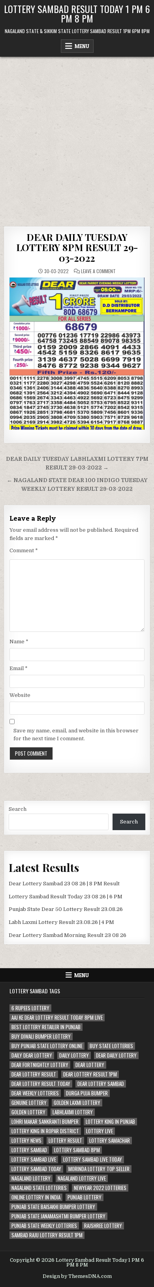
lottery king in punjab (110, 1121)
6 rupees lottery (30, 1008)
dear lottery (89, 1065)
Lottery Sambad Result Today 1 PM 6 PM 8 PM (77, 13)
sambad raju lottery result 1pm (47, 1235)
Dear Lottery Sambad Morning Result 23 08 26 (67, 935)
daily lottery (74, 1055)
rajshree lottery (103, 1225)
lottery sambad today (36, 1169)
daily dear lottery (31, 1055)
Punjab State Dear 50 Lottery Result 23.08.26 (66, 909)
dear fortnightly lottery (39, 1065)
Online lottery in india (35, 1197)
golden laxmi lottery (77, 1102)
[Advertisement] (77, 137)
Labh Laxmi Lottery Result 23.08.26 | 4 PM (61, 922)
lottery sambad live (33, 1159)
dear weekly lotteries (35, 1093)
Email (18, 668)
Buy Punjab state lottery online (47, 1046)
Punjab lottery (84, 1197)
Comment (23, 550)
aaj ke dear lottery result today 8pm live (57, 1017)
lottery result (65, 1140)
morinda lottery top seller (99, 1169)
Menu (82, 46)
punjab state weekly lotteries (44, 1225)
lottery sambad (29, 1150)
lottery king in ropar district (45, 1131)
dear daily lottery (116, 1055)
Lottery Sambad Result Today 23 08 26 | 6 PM (65, 897)
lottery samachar (109, 1140)
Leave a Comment (98, 271)
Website (19, 695)
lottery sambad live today (92, 1159)
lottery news (26, 1140)
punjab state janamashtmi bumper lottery (58, 1216)
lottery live (99, 1131)
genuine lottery (29, 1102)
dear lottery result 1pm (90, 1074)
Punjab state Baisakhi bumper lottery (53, 1207)
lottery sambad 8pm (77, 1150)
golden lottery (28, 1112)
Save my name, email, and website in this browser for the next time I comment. (76, 735)
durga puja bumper (87, 1093)
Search (17, 809)
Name (18, 641)
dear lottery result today (40, 1084)
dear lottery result (33, 1074)
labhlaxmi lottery (73, 1112)
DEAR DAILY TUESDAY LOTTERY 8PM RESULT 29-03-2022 (77, 247)
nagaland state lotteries (39, 1188)
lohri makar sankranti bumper (45, 1121)
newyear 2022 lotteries (100, 1188)
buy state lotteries (111, 1046)
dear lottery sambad (100, 1084)
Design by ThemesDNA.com (77, 1276)
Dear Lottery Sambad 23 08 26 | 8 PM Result (64, 884)
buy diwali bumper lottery (41, 1036)
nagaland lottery (31, 1178)
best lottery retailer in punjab (46, 1027)
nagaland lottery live (82, 1178)
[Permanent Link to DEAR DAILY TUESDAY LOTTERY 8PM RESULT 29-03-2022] (77, 354)
